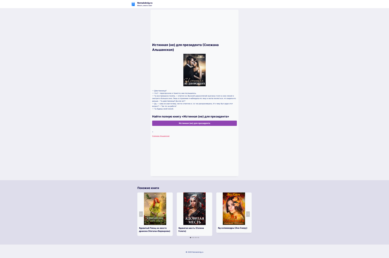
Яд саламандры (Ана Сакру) (232, 228)
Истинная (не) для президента (194, 123)
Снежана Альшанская (160, 136)
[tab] (190, 237)
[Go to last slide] (141, 214)
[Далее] (248, 214)
